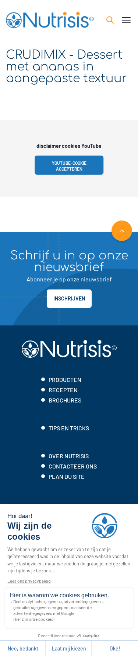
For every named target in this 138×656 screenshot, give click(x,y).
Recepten (63, 389)
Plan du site (67, 476)
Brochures (65, 400)
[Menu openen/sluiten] (126, 20)
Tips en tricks (69, 427)
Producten (65, 379)
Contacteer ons (73, 466)
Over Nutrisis (69, 455)
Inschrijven (69, 298)
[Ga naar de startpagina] (50, 20)
